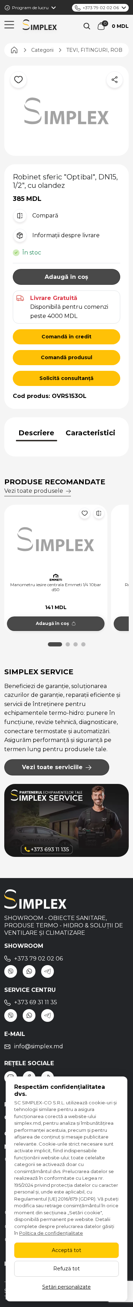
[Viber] (10, 971)
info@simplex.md (38, 1046)
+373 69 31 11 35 (35, 1002)
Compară (45, 215)
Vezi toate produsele (33, 490)
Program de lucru (30, 7)
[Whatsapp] (29, 971)
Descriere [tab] (36, 433)
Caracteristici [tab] (90, 433)
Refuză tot (66, 1268)
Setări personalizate (66, 1287)
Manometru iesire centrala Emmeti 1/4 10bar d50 (55, 587)
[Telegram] (47, 971)
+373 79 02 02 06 (101, 7)
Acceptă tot (66, 1250)
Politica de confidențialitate (51, 1233)
